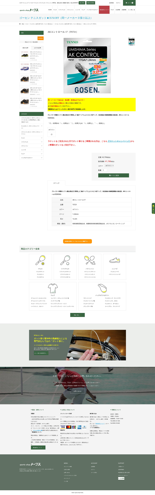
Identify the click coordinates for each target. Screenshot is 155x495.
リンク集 (66, 481)
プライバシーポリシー (123, 475)
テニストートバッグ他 (89, 300)
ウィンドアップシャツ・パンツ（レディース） (63, 306)
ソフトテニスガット (65, 274)
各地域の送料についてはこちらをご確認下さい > (77, 241)
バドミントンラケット (90, 271)
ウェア (83, 9)
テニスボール (40, 277)
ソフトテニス (61, 9)
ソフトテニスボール (65, 277)
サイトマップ (67, 478)
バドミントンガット (90, 274)
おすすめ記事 (37, 48)
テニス (55, 9)
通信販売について (104, 9)
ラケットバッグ (87, 298)
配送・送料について (38, 409)
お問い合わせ (77, 391)
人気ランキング (153, 208)
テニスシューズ (115, 271)
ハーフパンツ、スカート (37, 306)
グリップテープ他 (88, 306)
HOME (50, 9)
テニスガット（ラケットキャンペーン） (30, 127)
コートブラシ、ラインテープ (112, 306)
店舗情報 (124, 9)
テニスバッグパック (89, 303)
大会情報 (118, 9)
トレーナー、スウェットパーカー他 (60, 298)
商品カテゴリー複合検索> (31, 42)
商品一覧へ (77, 315)
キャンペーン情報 (68, 466)
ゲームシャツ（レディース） (38, 300)
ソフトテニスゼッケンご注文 (70, 475)
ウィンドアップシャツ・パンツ (59, 303)
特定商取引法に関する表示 (124, 472)
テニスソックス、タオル (111, 300)
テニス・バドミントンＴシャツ (39, 303)
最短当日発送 (91, 3)
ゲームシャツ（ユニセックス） (39, 298)
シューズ (77, 9)
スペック (56, 183)
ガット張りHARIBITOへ (40, 353)
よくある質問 (121, 478)
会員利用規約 (121, 469)
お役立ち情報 (67, 469)
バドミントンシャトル (90, 277)
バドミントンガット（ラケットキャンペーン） (30, 133)
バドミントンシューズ (114, 274)
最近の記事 (25, 48)
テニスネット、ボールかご (112, 303)
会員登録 (111, 3)
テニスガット (40, 274)
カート (130, 3)
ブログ (112, 9)
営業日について (116, 409)
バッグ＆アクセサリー (92, 9)
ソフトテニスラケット (65, 271)
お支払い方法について (68, 409)
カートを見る (94, 472)
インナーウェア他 (55, 300)
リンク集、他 (131, 9)
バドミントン (70, 9)
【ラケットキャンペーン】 (118, 141)
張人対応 (82, 3)
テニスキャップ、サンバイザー (113, 298)
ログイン (118, 3)
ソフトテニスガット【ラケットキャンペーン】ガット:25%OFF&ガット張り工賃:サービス (30, 120)
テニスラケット (40, 271)
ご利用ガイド (121, 466)
